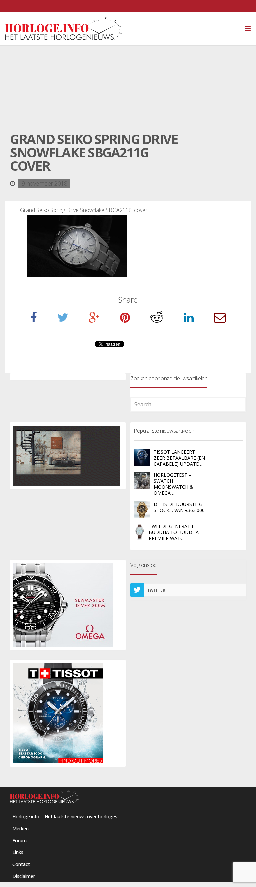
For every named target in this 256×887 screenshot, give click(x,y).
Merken (20, 828)
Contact (21, 864)
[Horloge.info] (128, 28)
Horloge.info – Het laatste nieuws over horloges (64, 816)
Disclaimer (23, 876)
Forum (19, 840)
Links (17, 852)
